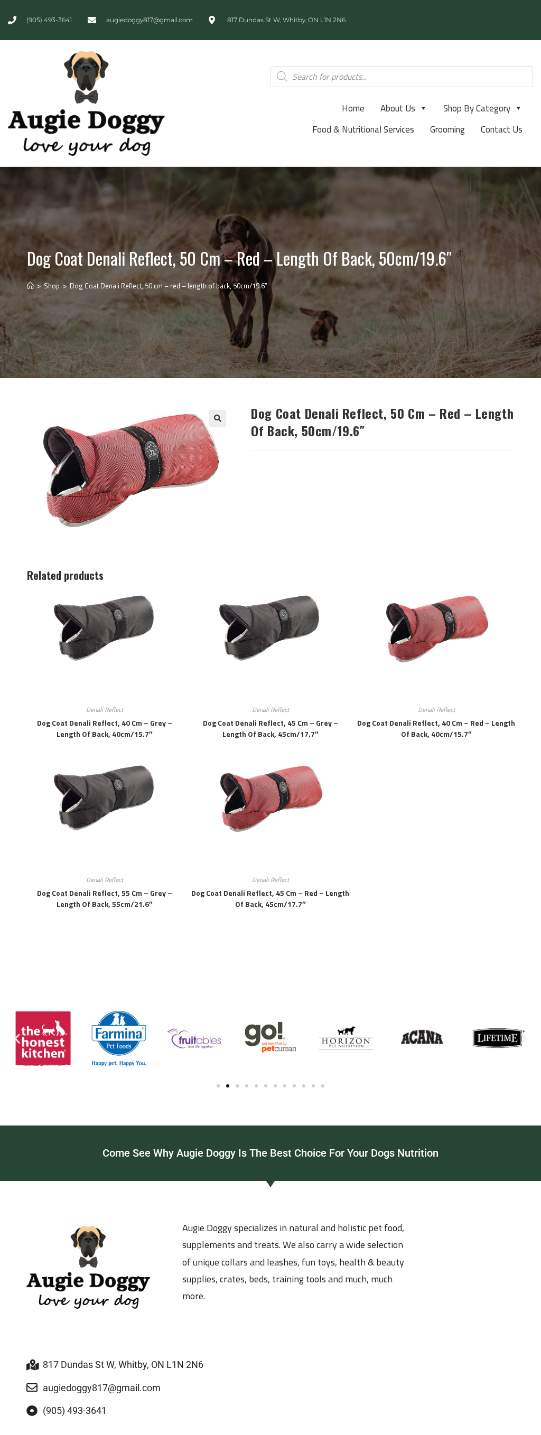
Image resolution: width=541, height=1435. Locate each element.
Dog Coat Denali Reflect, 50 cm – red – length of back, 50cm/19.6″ (168, 285)
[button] (217, 418)
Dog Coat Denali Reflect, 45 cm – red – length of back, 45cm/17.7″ (270, 898)
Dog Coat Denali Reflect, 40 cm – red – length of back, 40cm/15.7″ (436, 728)
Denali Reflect (104, 710)
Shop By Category (476, 108)
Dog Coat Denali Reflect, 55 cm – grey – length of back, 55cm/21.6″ (104, 898)
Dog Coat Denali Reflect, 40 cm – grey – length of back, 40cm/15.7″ (104, 728)
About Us (397, 108)
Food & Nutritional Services (363, 129)
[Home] (30, 285)
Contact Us (502, 129)
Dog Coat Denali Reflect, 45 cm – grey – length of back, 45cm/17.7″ (270, 728)
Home (353, 108)
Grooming (447, 129)
